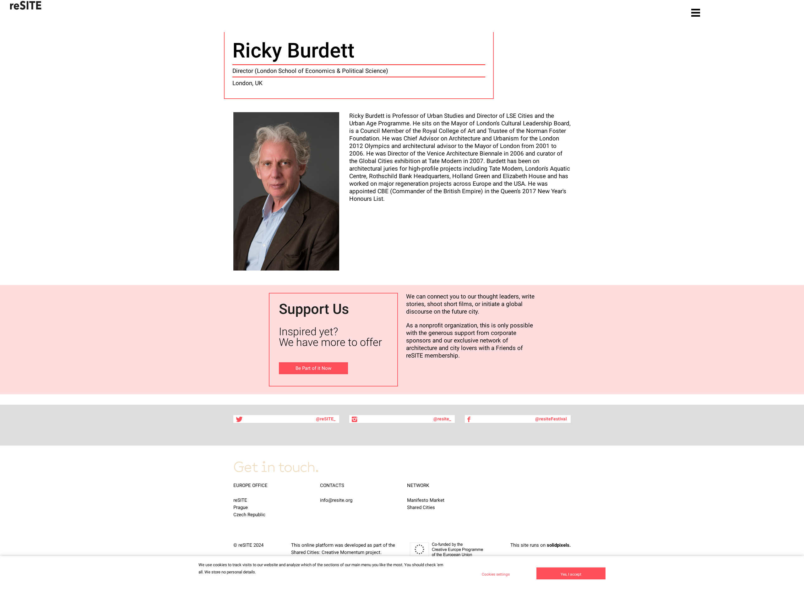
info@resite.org (336, 500)
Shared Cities (421, 507)
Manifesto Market (425, 500)
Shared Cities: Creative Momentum (327, 552)
